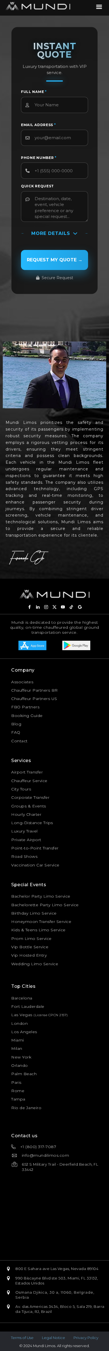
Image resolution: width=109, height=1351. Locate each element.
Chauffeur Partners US (34, 698)
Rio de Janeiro (26, 1107)
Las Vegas (21, 1014)
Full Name (34, 92)
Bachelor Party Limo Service (40, 896)
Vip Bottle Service (29, 946)
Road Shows (24, 856)
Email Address (38, 125)
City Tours (21, 789)
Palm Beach (24, 1073)
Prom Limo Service (31, 938)
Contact (19, 740)
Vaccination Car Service (35, 865)
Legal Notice (53, 1337)
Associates (22, 681)
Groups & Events (28, 806)
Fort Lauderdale (27, 1006)
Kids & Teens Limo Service (38, 929)
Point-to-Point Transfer (35, 848)
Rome (17, 1090)
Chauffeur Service (29, 780)
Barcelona (21, 998)
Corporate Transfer (30, 797)
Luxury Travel (24, 831)
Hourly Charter (26, 814)
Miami (17, 1040)
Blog (16, 723)
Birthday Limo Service (34, 913)
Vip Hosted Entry (29, 955)
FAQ (15, 732)
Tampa (18, 1099)
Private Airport (26, 839)
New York (21, 1057)
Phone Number (38, 158)
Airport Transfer (27, 772)
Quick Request (37, 186)
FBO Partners (25, 706)
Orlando (19, 1065)
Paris (16, 1082)
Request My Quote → (54, 259)
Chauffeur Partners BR (34, 690)
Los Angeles (24, 1031)
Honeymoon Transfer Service (41, 921)
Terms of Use (22, 1337)
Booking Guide (27, 715)
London (19, 1023)
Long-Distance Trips (32, 822)
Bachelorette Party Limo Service (45, 904)
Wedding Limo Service (34, 963)
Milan (16, 1048)
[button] (29, 607)
